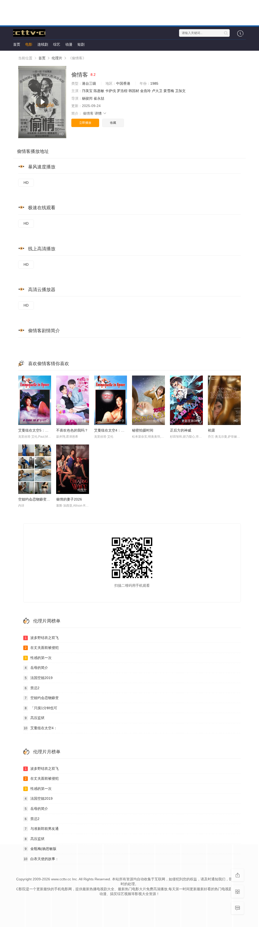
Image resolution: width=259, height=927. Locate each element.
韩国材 (133, 91)
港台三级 (89, 83)
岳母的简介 (36, 668)
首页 (16, 44)
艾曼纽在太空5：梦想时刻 (38, 430)
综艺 (56, 44)
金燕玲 (145, 91)
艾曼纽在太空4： (40, 728)
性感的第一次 (38, 658)
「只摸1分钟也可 (41, 708)
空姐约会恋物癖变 (42, 698)
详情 (99, 113)
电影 (28, 44)
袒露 (211, 430)
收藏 (113, 122)
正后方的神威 (180, 430)
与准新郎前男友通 (42, 829)
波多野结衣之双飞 (42, 638)
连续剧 (42, 44)
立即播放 (85, 122)
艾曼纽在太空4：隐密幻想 (114, 430)
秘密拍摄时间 (142, 430)
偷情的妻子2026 (69, 499)
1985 (154, 83)
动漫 (68, 44)
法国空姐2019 (39, 678)
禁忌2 (32, 688)
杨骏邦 (87, 98)
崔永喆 (99, 98)
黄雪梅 (168, 91)
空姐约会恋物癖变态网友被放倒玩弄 (46, 499)
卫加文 (180, 91)
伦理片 (57, 58)
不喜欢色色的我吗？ (72, 430)
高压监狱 (35, 718)
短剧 (80, 44)
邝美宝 (87, 91)
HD (26, 183)
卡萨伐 (110, 91)
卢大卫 (157, 91)
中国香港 (123, 83)
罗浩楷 (122, 91)
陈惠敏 (99, 91)
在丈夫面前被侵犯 (42, 648)
